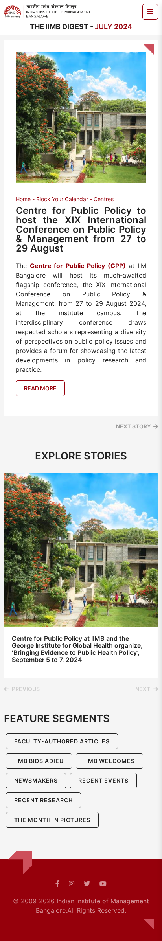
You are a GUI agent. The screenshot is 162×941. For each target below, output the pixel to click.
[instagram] (71, 884)
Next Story (133, 426)
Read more (40, 388)
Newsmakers (36, 780)
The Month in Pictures (52, 819)
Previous (26, 689)
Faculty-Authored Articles (62, 741)
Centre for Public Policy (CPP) (78, 266)
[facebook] (57, 884)
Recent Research (43, 800)
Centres (104, 199)
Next (142, 689)
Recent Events (103, 780)
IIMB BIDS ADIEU (39, 760)
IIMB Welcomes (109, 760)
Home (23, 199)
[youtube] (103, 884)
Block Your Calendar (62, 199)
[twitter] (87, 884)
